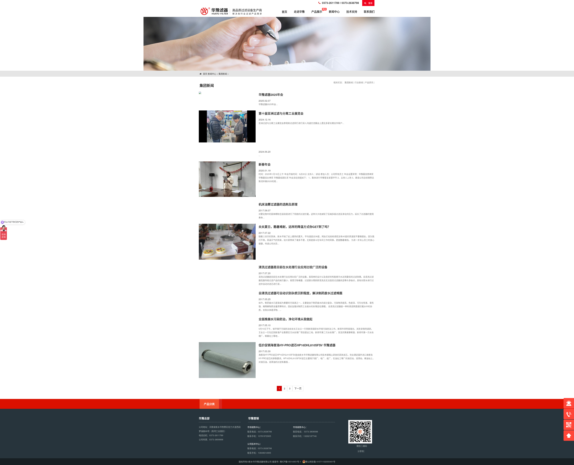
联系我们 (369, 12)
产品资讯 (369, 82)
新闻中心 (334, 12)
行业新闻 (359, 82)
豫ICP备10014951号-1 (290, 461)
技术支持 (351, 12)
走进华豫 (299, 12)
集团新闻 (223, 73)
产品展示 (316, 12)
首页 (204, 73)
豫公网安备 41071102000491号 (320, 461)
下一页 (297, 388)
